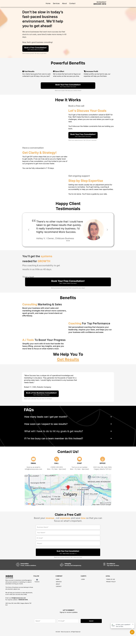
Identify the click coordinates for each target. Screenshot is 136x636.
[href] (68, 490)
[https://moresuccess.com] (18, 577)
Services (56, 3)
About (64, 3)
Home (48, 3)
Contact (72, 3)
